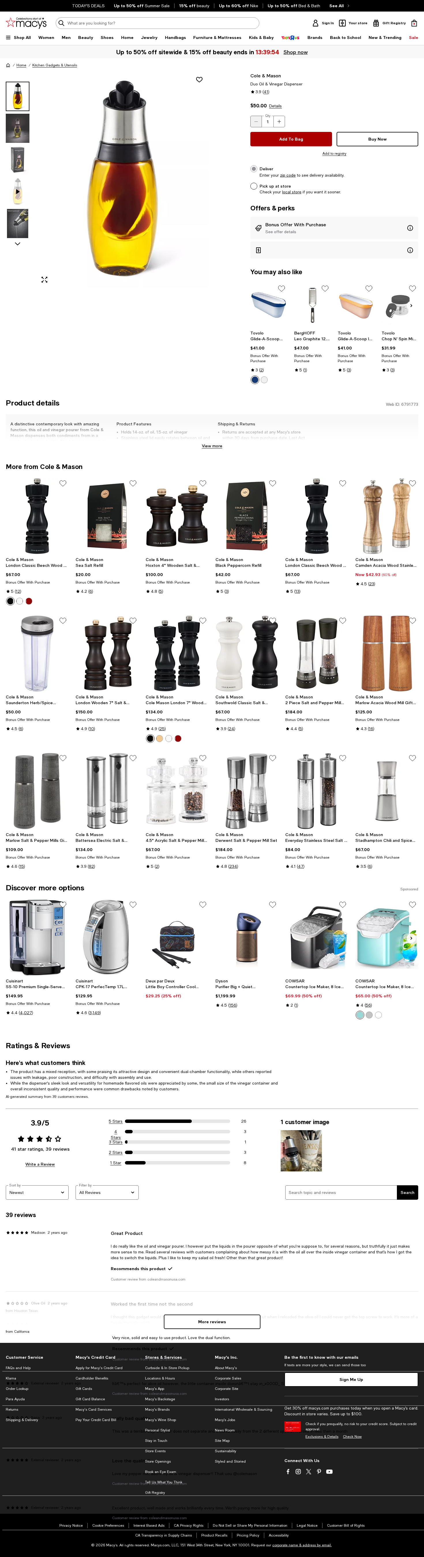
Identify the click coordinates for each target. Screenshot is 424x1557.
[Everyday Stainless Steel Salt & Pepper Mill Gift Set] (316, 790)
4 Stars (116, 1131)
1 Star (115, 1162)
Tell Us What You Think (163, 1482)
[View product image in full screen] (44, 279)
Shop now (295, 52)
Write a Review (40, 1164)
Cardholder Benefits (92, 1378)
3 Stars (116, 1142)
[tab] (17, 96)
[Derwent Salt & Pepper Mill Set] (246, 790)
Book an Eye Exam (160, 1472)
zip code (288, 175)
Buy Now (377, 139)
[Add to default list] (281, 288)
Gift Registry (155, 1493)
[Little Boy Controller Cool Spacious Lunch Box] (177, 937)
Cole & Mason (265, 75)
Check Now (352, 1437)
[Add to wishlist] (199, 79)
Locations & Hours (160, 1378)
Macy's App (154, 1389)
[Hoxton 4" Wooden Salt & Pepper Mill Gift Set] (177, 516)
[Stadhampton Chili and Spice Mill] (386, 790)
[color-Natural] (159, 738)
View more (212, 445)
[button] (107, 180)
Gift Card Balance (90, 1399)
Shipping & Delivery (22, 1420)
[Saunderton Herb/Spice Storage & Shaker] (37, 653)
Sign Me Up (351, 1379)
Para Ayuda (15, 1399)
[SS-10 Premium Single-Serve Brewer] (37, 937)
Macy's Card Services (94, 1410)
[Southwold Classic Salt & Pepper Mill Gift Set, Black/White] (246, 653)
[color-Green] (360, 1015)
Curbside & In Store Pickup (167, 1368)
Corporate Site (226, 1389)
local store (291, 192)
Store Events (155, 1451)
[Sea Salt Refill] (107, 516)
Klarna (11, 1378)
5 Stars (116, 1121)
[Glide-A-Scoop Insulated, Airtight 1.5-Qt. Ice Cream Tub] (268, 305)
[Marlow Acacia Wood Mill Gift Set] (386, 653)
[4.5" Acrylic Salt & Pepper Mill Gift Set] (177, 790)
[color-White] (264, 379)
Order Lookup (17, 1389)
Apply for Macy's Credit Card (99, 1368)
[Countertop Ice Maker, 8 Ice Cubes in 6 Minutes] (316, 937)
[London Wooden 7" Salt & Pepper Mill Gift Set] (107, 653)
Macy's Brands (157, 1410)
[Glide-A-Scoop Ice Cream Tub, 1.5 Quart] (356, 305)
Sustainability (225, 1451)
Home (21, 65)
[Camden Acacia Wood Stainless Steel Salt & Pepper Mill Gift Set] (386, 516)
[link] (268, 357)
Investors (222, 1399)
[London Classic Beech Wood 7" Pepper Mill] (37, 516)
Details (275, 106)
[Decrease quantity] (256, 121)
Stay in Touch (156, 1441)
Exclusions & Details (321, 1437)
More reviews (212, 1321)
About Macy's (226, 1368)
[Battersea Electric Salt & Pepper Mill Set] (107, 790)
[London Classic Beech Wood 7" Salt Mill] (316, 516)
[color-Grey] (369, 1015)
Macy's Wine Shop (160, 1420)
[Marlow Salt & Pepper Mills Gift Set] (37, 790)
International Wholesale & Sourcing (243, 1410)
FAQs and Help (18, 1368)
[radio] (255, 379)
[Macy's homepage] (8, 65)
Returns (12, 1410)
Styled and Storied (230, 1461)
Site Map (222, 1441)
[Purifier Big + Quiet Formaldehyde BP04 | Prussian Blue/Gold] (246, 937)
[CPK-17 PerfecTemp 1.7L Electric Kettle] (107, 937)
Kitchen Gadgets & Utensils (54, 65)
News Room (225, 1430)
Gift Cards (84, 1389)
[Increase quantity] (279, 121)
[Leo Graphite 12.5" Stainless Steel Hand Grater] (312, 305)
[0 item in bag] (414, 23)
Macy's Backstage (160, 1399)
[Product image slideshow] (122, 180)
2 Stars (116, 1152)
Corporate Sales (228, 1378)
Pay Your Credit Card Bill (96, 1420)
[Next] (411, 305)
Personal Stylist (157, 1430)
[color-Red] (28, 601)
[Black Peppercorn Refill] (246, 516)
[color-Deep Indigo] (255, 379)
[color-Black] (10, 601)
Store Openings (158, 1461)
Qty (268, 116)
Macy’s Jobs (225, 1420)
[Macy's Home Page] (26, 23)
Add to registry (334, 154)
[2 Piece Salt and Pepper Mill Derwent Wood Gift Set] (316, 653)
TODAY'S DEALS (88, 5)
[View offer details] (334, 228)
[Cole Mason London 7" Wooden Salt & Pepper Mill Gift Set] (177, 653)
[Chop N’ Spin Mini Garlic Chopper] (400, 305)
